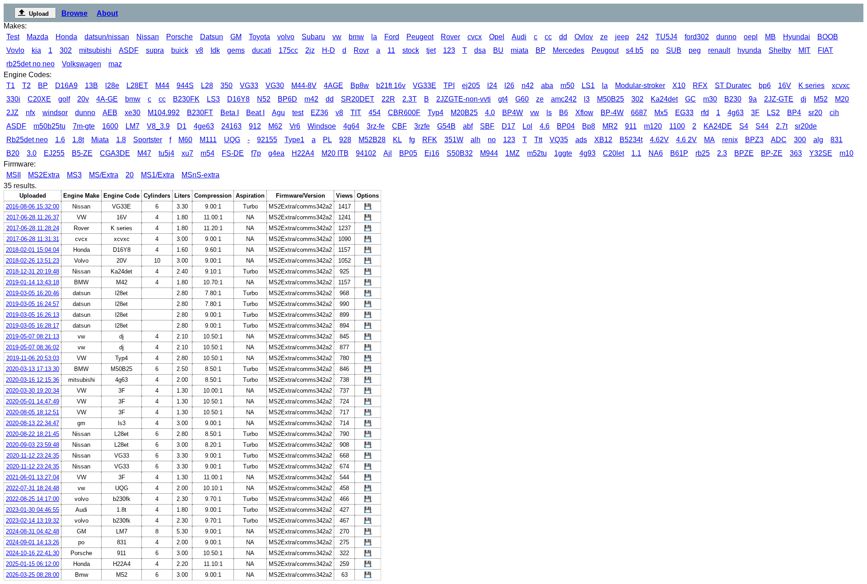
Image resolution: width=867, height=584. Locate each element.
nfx (30, 112)
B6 (563, 112)
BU (498, 50)
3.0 (32, 153)
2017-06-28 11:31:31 (32, 239)
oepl (751, 37)
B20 (12, 153)
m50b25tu (49, 126)
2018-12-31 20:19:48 (32, 271)
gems (236, 50)
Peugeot (420, 37)
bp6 (765, 85)
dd (563, 37)
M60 (185, 140)
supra (155, 50)
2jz (310, 50)
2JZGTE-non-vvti (463, 99)
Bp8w (359, 85)
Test (12, 37)
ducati (261, 50)
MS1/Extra (157, 175)
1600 (110, 126)
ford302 (697, 37)
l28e (112, 85)
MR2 (610, 126)
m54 (207, 153)
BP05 (408, 153)
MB (770, 37)
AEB (110, 112)
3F (755, 112)
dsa (480, 50)
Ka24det (664, 99)
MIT (804, 50)
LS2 (773, 112)
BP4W (512, 112)
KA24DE (718, 126)
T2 (26, 85)
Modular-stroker (640, 85)
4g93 (587, 153)
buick (179, 50)
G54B (446, 126)
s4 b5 (634, 50)
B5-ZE (82, 153)
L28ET (137, 85)
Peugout (605, 50)
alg (818, 140)
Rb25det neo (27, 140)
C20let (613, 153)
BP (540, 50)
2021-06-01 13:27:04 (32, 477)
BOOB (827, 37)
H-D (328, 50)
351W (453, 140)
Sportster (147, 140)
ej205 (471, 85)
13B (91, 85)
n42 (528, 85)
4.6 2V (686, 140)
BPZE (744, 153)
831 (836, 140)
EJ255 (54, 153)
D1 (181, 126)
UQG (232, 140)
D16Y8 (238, 99)
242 (642, 37)
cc (548, 37)
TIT (355, 112)
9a (753, 99)
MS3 (74, 175)
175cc (288, 50)
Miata (100, 140)
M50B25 (610, 99)
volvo (285, 37)
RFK (429, 140)
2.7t (782, 126)
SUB (673, 50)
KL (397, 140)
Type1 (294, 140)
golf (64, 99)
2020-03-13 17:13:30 (32, 369)
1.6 (60, 140)
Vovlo (15, 50)
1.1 (636, 153)
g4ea (276, 153)
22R (388, 99)
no (492, 140)
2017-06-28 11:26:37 (32, 217)
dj (803, 99)
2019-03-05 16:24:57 (32, 304)
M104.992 (164, 112)
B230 (732, 99)
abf (468, 126)
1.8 (121, 140)
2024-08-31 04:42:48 (32, 531)
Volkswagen (81, 64)
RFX (700, 85)
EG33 (684, 112)
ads (581, 140)
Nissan (147, 37)
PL (327, 140)
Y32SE (820, 153)
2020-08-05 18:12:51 (32, 412)
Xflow (584, 112)
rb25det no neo (30, 64)
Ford (391, 37)
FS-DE (233, 153)
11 (391, 50)
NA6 (655, 153)
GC (690, 99)
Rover (450, 37)
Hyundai (796, 37)
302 (66, 50)
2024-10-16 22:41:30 (32, 553)
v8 (199, 50)
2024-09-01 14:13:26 (32, 542)
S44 (762, 126)
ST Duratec (733, 85)
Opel (496, 37)
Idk (215, 50)
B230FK (186, 99)
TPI (449, 85)
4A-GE (107, 99)
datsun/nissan (106, 37)
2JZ (12, 112)
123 (449, 50)
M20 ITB (335, 153)
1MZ (512, 153)
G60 (522, 99)
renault (719, 50)
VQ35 (559, 140)
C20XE (39, 99)
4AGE (333, 85)
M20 (842, 99)
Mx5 (661, 112)
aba (547, 85)
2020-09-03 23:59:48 (32, 444)
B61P (679, 153)
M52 (821, 99)
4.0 (490, 112)
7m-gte (84, 126)
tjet (431, 50)
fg (412, 140)
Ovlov (583, 37)
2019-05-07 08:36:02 (32, 347)
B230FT (200, 112)
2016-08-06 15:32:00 (32, 206)
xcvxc (841, 85)
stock (410, 50)
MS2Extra (44, 175)
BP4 (794, 112)
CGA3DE (115, 153)
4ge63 (204, 126)
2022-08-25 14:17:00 (32, 499)
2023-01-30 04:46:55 (32, 509)
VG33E (424, 85)
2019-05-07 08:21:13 (32, 336)
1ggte (563, 153)
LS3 (213, 99)
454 (374, 112)
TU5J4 (666, 37)
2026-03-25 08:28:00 (32, 574)
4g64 (351, 126)
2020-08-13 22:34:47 (32, 423)
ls (549, 112)
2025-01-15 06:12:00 (32, 564)
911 (631, 126)
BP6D (287, 99)
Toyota (259, 37)
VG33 (249, 85)
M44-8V (304, 85)
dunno (726, 37)
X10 (678, 85)
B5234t (631, 140)
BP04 (566, 126)
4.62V (659, 140)
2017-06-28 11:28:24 (32, 228)
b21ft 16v (391, 85)
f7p (256, 153)
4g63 (735, 112)
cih (834, 112)
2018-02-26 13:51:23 (32, 260)
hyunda (749, 50)
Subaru (313, 37)
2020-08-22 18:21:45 (32, 434)
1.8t (78, 140)
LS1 (588, 85)
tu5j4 (166, 153)
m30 (710, 99)
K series (811, 85)
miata (519, 50)
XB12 (603, 140)
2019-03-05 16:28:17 (32, 325)
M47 (144, 153)
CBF (399, 126)
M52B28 (372, 140)
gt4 (503, 99)
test (297, 112)
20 (130, 175)
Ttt (538, 140)
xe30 (132, 112)
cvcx (474, 37)
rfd (705, 112)
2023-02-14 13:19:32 (32, 520)
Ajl (387, 153)
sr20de (806, 126)
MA (709, 140)
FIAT (825, 50)
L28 (207, 85)
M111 (208, 140)
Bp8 (588, 126)
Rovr (361, 50)
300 (800, 140)
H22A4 (303, 153)
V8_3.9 (158, 126)
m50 (567, 85)
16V (784, 85)
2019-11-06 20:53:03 (32, 358)
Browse (74, 13)
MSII (13, 175)
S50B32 (460, 153)
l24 (492, 85)
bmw (356, 37)
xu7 (187, 153)
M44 (162, 85)
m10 (846, 153)
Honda (66, 37)
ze (604, 37)
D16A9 (66, 85)
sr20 (815, 112)
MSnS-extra (200, 175)
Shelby (780, 50)
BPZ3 (754, 140)
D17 (508, 126)
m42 (311, 99)
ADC (779, 140)
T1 (10, 85)
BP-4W (612, 112)
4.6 (545, 126)
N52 (263, 99)
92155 (267, 140)
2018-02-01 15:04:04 (32, 249)
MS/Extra (103, 175)
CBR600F (404, 112)
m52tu (537, 153)
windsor (55, 112)
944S (185, 85)
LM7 (133, 126)
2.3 (722, 153)
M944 (489, 153)
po (655, 50)
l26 (509, 85)
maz (115, 64)
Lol (527, 126)
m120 (653, 126)
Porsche (179, 37)
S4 (743, 126)
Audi (519, 37)
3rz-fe (376, 126)
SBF (487, 126)
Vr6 (294, 126)
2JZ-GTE (778, 99)
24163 (231, 126)
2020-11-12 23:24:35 (32, 455)
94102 (366, 153)
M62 (275, 126)
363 (796, 153)
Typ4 (435, 112)
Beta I (229, 112)
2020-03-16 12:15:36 (32, 379)
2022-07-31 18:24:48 (32, 488)
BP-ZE (772, 153)
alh (475, 140)
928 (345, 140)
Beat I (255, 112)
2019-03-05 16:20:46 (32, 293)
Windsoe (322, 126)
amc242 (564, 99)
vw (336, 37)
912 (255, 126)
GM (236, 37)
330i (13, 99)
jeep (622, 37)
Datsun (211, 37)
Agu (278, 112)
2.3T (409, 99)
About (107, 13)
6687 (639, 112)
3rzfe (422, 126)
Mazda (37, 37)
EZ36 (319, 112)
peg (695, 50)
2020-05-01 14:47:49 (32, 401)
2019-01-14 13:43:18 (32, 282)
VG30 (275, 85)
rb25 (702, 153)
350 (226, 85)
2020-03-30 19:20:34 (32, 390)
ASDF (129, 50)
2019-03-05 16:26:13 (32, 314)
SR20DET (357, 99)
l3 (587, 99)
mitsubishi (95, 50)
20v (83, 99)
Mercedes (568, 50)
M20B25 (464, 112)
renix (730, 140)
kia (36, 50)
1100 (677, 126)
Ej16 (431, 153)
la (374, 37)
